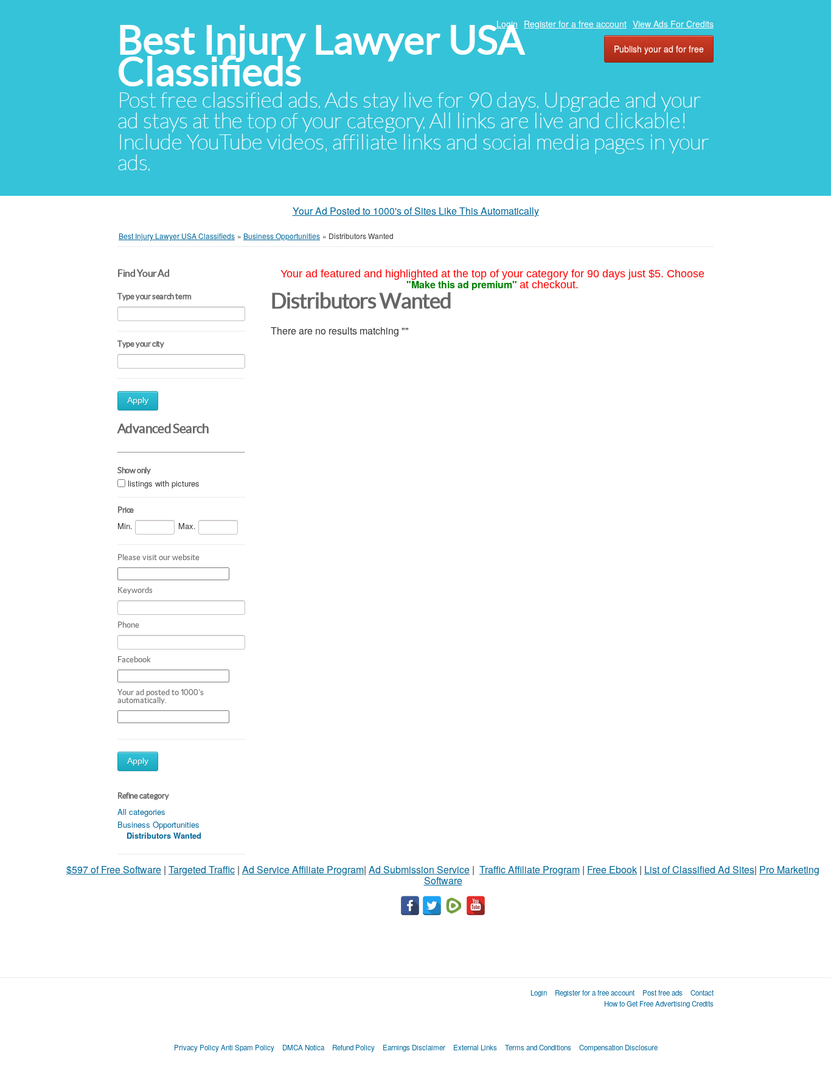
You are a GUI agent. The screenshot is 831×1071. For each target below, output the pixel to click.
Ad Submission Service (419, 869)
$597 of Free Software (113, 869)
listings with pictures (164, 483)
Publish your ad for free (659, 49)
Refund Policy (353, 1047)
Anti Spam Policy (247, 1047)
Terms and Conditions (538, 1047)
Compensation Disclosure (618, 1047)
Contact (702, 992)
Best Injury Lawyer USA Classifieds (320, 56)
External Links (475, 1047)
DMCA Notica (303, 1047)
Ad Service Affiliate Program (303, 869)
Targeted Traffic (202, 869)
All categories (141, 811)
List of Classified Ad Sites (699, 869)
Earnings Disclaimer (414, 1047)
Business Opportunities (158, 824)
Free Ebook (612, 869)
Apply (137, 400)
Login (507, 24)
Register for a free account (575, 24)
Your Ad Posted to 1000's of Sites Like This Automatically (416, 211)
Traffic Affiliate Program (529, 869)
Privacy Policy (196, 1047)
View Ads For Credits (673, 24)
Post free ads (662, 992)
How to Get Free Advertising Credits (659, 1003)
